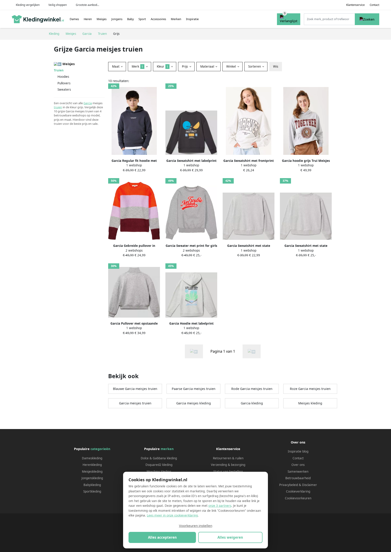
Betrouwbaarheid (298, 478)
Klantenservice (355, 5)
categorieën (100, 449)
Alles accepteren (162, 537)
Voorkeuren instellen (195, 525)
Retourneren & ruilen (228, 458)
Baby (130, 19)
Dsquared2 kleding (158, 465)
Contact (374, 5)
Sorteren (255, 66)
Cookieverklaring (298, 491)
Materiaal (207, 66)
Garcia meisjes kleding (193, 403)
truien (58, 107)
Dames (74, 19)
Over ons (298, 465)
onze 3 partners (219, 506)
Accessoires (158, 19)
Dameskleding (92, 458)
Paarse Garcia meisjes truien (193, 389)
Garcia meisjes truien (135, 403)
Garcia (87, 103)
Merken (176, 19)
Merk (137, 66)
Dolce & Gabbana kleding (159, 458)
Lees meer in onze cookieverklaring (172, 515)
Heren (88, 19)
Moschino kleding (159, 471)
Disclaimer (309, 485)
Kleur (162, 66)
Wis (275, 66)
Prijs (185, 66)
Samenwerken (298, 471)
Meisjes (102, 19)
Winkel (231, 66)
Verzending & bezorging (228, 465)
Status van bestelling (228, 471)
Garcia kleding (252, 403)
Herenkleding (92, 465)
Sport (142, 19)
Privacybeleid (288, 485)
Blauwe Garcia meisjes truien (135, 389)
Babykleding (92, 485)
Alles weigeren (230, 537)
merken (167, 449)
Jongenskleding (92, 478)
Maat (116, 66)
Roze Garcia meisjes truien (310, 389)
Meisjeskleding (92, 471)
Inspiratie (192, 19)
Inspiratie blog (298, 451)
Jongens (116, 19)
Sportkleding (92, 491)
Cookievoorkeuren (298, 498)
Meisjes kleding (310, 403)
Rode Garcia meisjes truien (251, 389)
